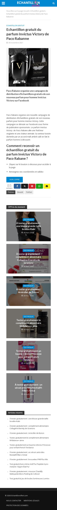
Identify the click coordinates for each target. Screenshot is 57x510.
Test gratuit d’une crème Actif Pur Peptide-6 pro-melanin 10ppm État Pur (29, 465)
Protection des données (17, 505)
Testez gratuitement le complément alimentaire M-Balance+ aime (28, 323)
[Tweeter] (24, 186)
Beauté (20, 192)
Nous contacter (13, 501)
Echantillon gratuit (38, 11)
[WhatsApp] (39, 186)
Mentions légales (31, 501)
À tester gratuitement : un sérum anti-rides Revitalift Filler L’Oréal (28, 387)
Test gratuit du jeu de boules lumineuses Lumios (29, 478)
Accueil (26, 11)
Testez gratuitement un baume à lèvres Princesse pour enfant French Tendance (28, 355)
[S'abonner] (46, 186)
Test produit (28, 220)
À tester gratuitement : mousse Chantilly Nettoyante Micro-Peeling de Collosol (26, 472)
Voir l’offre (15, 179)
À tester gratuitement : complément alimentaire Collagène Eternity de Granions (28, 258)
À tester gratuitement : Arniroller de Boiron (28, 291)
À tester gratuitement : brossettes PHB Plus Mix (29, 459)
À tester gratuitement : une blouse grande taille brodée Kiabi (28, 226)
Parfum (29, 192)
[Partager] (17, 186)
